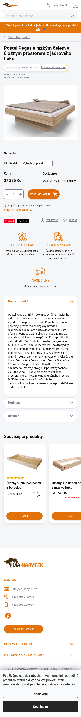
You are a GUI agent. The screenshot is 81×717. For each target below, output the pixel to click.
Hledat (71, 15)
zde (38, 29)
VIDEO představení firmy (23, 669)
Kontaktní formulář (24, 629)
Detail (25, 516)
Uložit (11, 220)
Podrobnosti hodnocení (53, 67)
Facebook (66, 669)
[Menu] (76, 5)
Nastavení (40, 694)
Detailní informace (16, 210)
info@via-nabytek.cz (24, 589)
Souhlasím (40, 707)
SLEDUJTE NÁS (49, 669)
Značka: (16, 78)
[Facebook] (7, 615)
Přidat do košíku (40, 194)
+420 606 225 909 (23, 596)
